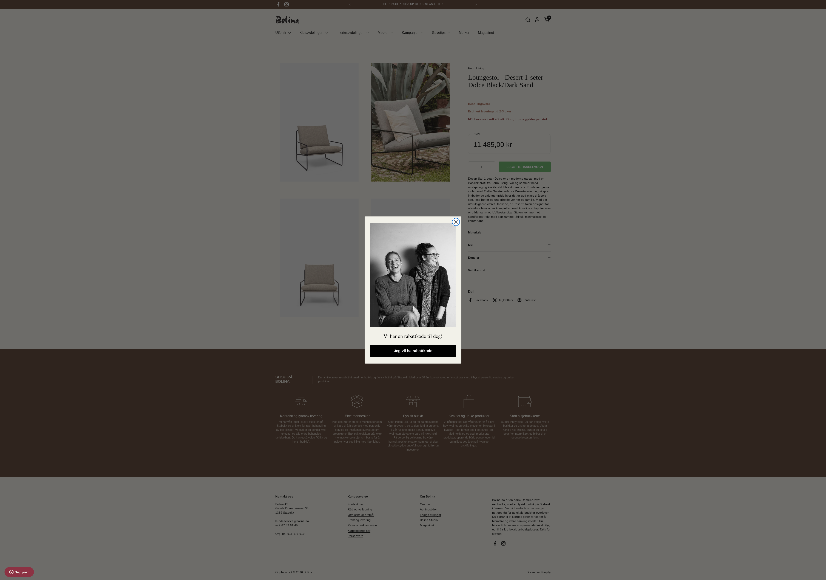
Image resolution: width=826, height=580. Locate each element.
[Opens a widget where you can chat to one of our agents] (19, 572)
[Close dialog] (456, 222)
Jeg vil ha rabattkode (413, 351)
